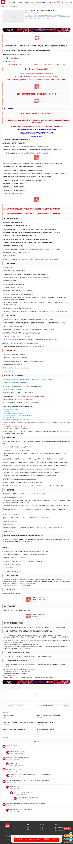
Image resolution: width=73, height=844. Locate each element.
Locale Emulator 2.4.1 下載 (14, 497)
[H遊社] (36, 30)
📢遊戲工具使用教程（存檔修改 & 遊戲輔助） (14, 729)
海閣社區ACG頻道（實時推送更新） (61, 828)
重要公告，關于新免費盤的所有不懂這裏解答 (48, 715)
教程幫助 (33, 2)
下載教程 (41, 829)
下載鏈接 (10, 531)
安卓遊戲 (20, 2)
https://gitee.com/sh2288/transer (23, 465)
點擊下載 (15, 514)
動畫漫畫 (27, 2)
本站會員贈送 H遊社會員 (8, 715)
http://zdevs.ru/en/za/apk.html (23, 406)
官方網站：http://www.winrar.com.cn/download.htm (16, 368)
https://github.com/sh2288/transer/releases (56, 462)
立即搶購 (47, 839)
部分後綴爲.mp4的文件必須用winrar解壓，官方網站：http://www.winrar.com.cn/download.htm (36, 126)
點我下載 (16, 58)
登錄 (38, 741)
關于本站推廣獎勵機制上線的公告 (45, 729)
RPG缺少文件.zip (16, 564)
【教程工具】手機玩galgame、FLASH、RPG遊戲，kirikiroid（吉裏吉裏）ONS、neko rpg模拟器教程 (40, 598)
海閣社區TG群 (57, 830)
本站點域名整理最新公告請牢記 (45, 722)
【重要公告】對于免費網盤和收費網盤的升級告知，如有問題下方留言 (19, 722)
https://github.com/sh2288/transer (24, 462)
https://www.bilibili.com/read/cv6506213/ (36, 494)
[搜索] (63, 2)
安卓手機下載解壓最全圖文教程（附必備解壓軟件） (13, 705)
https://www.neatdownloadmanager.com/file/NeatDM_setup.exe (40, 76)
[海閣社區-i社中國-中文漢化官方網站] (3, 2)
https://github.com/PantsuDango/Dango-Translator (28, 482)
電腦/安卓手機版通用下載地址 (21, 54)
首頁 (8, 2)
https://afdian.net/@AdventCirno (20, 450)
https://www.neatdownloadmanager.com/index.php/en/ (38, 73)
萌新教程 (41, 827)
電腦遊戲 (13, 2)
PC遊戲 (27, 827)
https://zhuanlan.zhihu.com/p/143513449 (25, 479)
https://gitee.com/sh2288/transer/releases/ (56, 465)
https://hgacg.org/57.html (16, 688)
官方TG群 (56, 839)
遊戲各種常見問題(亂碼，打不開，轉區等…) (39, 615)
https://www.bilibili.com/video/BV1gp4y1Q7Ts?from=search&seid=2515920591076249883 (40, 485)
